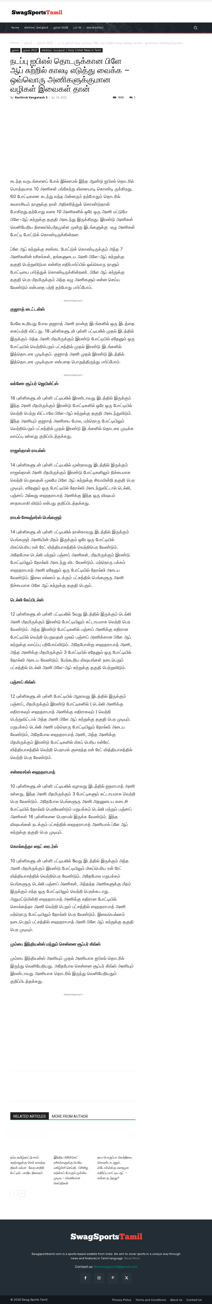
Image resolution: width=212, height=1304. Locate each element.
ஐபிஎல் (28, 43)
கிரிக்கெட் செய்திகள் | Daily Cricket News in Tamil (71, 50)
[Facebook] (15, 1090)
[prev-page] (13, 1193)
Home (14, 43)
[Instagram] (99, 1278)
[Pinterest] (39, 1090)
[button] (196, 28)
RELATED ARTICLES (29, 1116)
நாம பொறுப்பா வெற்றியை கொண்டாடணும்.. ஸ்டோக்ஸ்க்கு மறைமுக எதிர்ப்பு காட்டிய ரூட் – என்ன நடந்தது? (114, 1167)
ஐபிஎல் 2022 (45, 43)
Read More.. (132, 1258)
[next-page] (22, 1193)
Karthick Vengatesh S (31, 97)
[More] (63, 1090)
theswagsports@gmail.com (115, 1267)
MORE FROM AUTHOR (70, 1116)
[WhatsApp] (51, 1090)
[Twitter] (27, 1090)
